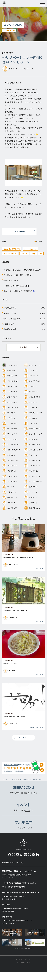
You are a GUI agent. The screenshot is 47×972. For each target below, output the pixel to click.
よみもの (13, 779)
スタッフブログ (9, 313)
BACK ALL (23, 738)
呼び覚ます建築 (9, 329)
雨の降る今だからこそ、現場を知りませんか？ (22, 269)
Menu (42, 3)
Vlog (33, 253)
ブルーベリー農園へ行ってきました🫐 (19, 291)
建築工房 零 (5, 3)
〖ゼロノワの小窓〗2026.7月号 (16, 285)
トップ (4, 779)
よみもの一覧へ (19, 231)
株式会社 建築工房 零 (23, 842)
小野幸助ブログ (9, 308)
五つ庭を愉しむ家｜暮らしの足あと (18, 275)
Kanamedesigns (10, 253)
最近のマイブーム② (11, 280)
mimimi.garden (30, 249)
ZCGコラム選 (8, 323)
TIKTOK (24, 253)
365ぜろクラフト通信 (12, 249)
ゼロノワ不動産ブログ (12, 318)
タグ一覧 (39, 241)
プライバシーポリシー (23, 959)
